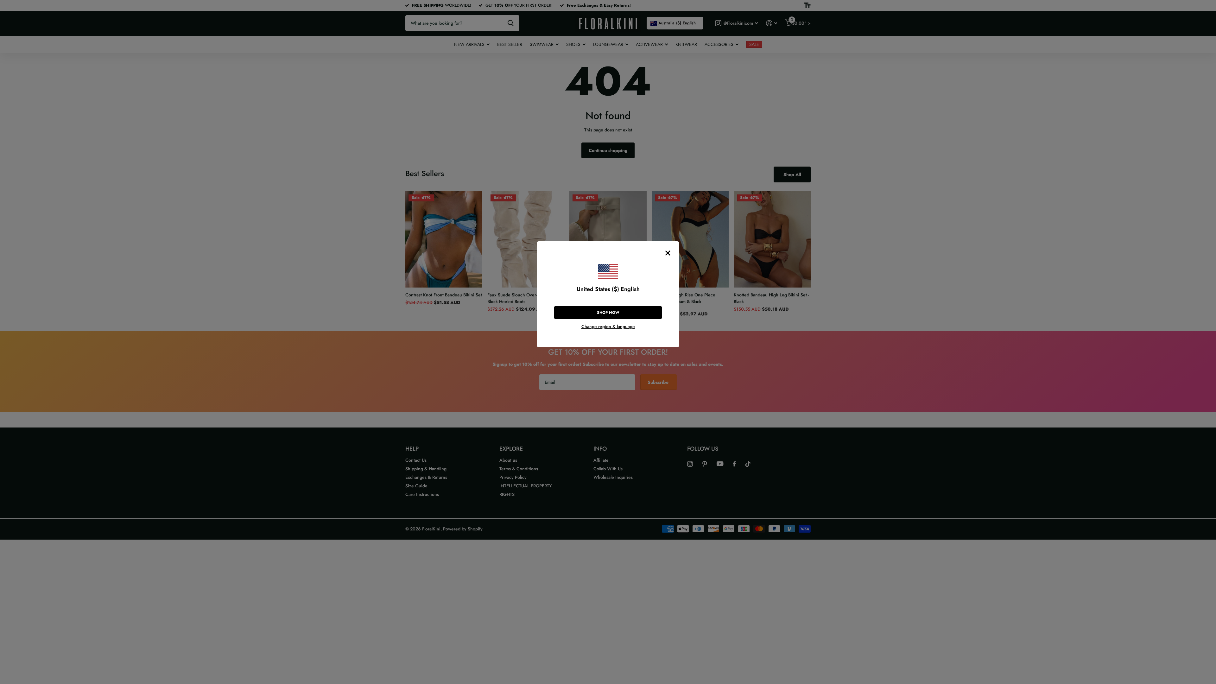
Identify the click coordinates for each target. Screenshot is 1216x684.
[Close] (667, 253)
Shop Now (608, 312)
